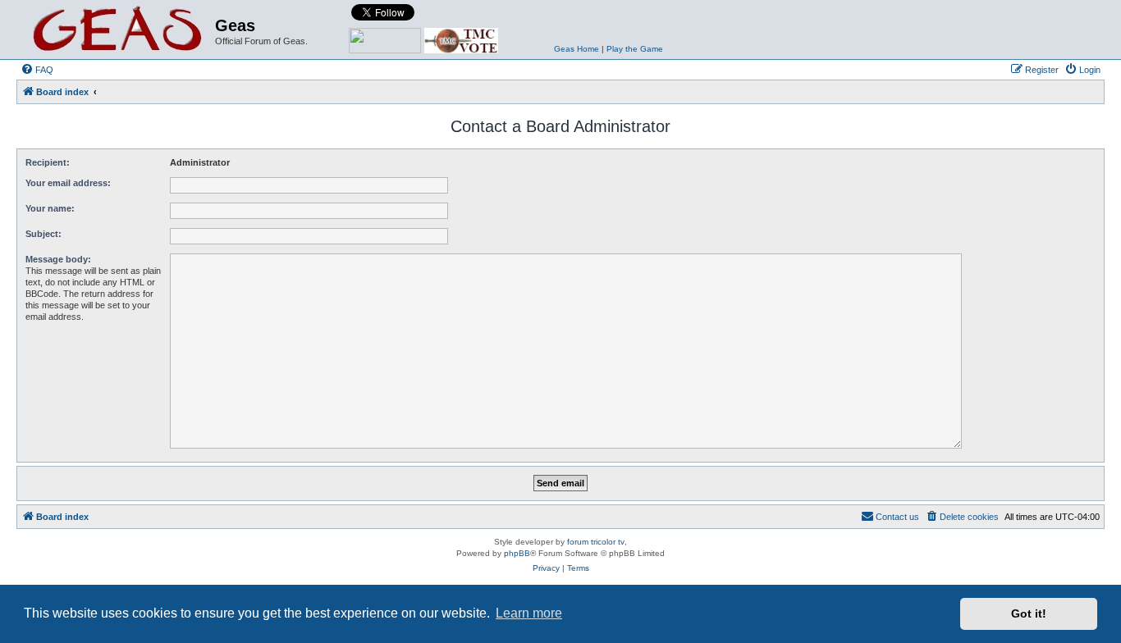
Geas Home (576, 48)
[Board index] (118, 29)
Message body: (58, 259)
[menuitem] (37, 70)
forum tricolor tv (596, 541)
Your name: (50, 208)
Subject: (43, 234)
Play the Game (634, 48)
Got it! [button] (1028, 613)
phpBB (517, 553)
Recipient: (47, 162)
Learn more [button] (529, 613)
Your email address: (68, 183)
